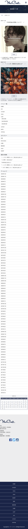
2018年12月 (3, 331)
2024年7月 (3, 181)
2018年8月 (3, 341)
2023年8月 (3, 201)
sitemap (3, 131)
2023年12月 (3, 194)
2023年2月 (3, 214)
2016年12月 (3, 390)
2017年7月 (3, 372)
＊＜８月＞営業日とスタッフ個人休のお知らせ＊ (11, 167)
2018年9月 (3, 339)
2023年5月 (3, 207)
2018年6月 (3, 346)
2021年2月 (3, 273)
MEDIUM (3, 145)
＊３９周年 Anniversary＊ (7, 159)
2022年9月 (3, 227)
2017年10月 (3, 367)
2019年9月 (3, 311)
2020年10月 (3, 280)
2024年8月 (3, 179)
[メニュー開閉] (26, 2)
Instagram (17, 440)
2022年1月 (3, 245)
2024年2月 (3, 191)
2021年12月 (3, 247)
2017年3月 (3, 382)
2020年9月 (3, 283)
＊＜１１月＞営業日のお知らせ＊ (14, 64)
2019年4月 (3, 321)
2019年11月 (3, 306)
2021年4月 (3, 268)
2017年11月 (3, 364)
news (2, 148)
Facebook (10, 440)
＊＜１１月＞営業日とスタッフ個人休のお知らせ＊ (12, 165)
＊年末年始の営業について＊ (14, 22)
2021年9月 (3, 255)
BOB (2, 138)
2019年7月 (3, 313)
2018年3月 (3, 354)
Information (3, 140)
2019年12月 (3, 303)
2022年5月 (3, 234)
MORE (14, 54)
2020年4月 (3, 293)
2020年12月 (3, 275)
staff (2, 116)
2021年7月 (3, 260)
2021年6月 (3, 263)
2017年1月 (3, 387)
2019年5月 (3, 318)
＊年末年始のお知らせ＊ (6, 162)
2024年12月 (3, 173)
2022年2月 (3, 242)
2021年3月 (3, 270)
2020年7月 (3, 285)
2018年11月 (3, 334)
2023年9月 (3, 199)
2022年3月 (3, 240)
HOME (2, 106)
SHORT (2, 151)
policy (2, 129)
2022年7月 (3, 229)
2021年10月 (3, 252)
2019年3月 (3, 324)
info (2, 109)
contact (2, 126)
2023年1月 (3, 217)
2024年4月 (3, 186)
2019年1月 (3, 329)
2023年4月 (3, 209)
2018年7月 (3, 344)
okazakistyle (4, 123)
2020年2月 (3, 298)
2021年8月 (3, 257)
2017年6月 (3, 374)
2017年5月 (3, 377)
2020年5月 (3, 290)
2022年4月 (3, 237)
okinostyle (4, 118)
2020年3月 (3, 296)
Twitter (14, 440)
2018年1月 (3, 359)
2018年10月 (3, 336)
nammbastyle (5, 121)
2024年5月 (3, 184)
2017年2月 (3, 385)
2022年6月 (3, 232)
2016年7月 (3, 392)
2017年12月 (3, 362)
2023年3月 (3, 212)
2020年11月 (3, 278)
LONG (2, 143)
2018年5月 (3, 349)
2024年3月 (3, 189)
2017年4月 (3, 380)
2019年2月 (3, 326)
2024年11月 (3, 176)
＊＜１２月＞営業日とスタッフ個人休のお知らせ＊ (12, 157)
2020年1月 (3, 301)
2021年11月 (3, 250)
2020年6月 (3, 288)
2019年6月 (3, 316)
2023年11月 (3, 196)
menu (2, 114)
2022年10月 (3, 224)
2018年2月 (3, 357)
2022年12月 (3, 219)
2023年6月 (3, 204)
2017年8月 (3, 369)
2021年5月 (3, 265)
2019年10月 (3, 308)
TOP (2, 15)
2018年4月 (3, 352)
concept (3, 111)
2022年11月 (3, 222)
